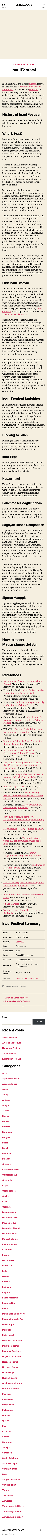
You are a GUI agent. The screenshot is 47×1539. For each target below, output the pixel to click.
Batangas (7, 1132)
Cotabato (7, 1207)
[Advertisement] (23, 34)
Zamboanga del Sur (12, 1511)
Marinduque (8, 1324)
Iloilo (4, 1271)
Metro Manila (8, 1335)
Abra (4, 1073)
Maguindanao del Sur (23, 64)
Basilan (5, 1116)
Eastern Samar (9, 1244)
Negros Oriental (10, 1362)
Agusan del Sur (9, 1084)
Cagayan (6, 1164)
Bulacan (6, 1159)
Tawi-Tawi (7, 1495)
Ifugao (5, 1255)
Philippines (7, 89)
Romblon (6, 1431)
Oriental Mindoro (10, 1388)
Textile (23, 986)
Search (5, 1017)
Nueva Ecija (8, 1372)
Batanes (6, 1127)
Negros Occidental (11, 1356)
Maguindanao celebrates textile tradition (23, 829)
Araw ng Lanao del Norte (14, 314)
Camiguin (7, 1180)
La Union (6, 1287)
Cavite (5, 1196)
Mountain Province (11, 1351)
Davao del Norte (10, 1217)
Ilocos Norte (8, 1260)
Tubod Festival (9, 1053)
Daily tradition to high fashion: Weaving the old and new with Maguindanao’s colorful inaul (22, 765)
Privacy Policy (8, 1534)
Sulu (4, 1474)
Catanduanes (9, 1191)
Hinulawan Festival (11, 1048)
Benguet (6, 1137)
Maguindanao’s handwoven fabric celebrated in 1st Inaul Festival (23, 720)
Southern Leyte (9, 1463)
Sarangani (7, 1442)
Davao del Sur (9, 1223)
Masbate (6, 1330)
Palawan (6, 1394)
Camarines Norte (10, 1169)
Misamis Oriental (10, 1346)
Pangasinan (8, 1404)
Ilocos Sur (7, 1265)
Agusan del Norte (10, 1078)
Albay (5, 1094)
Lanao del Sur (9, 1303)
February (33, 89)
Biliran (5, 1143)
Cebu (5, 1201)
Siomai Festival (9, 1037)
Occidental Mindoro (12, 1383)
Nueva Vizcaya (9, 1378)
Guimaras (7, 1249)
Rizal (4, 1426)
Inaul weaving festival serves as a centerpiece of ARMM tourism (23, 796)
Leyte (5, 1308)
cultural (33, 84)
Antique (6, 1100)
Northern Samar (10, 1367)
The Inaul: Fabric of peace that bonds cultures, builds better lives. (22, 841)
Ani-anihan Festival (11, 1043)
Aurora (5, 1110)
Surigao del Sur (9, 1485)
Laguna (6, 1292)
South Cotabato (10, 1458)
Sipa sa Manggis (11, 904)
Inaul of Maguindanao (14, 786)
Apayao (6, 1105)
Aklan (5, 1089)
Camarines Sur (9, 1175)
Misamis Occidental (12, 1340)
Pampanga (7, 1399)
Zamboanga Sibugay (12, 1517)
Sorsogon (7, 1453)
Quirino (5, 1420)
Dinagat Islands (10, 1239)
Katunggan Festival (11, 1059)
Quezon (6, 1415)
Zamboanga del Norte (13, 1506)
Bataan (5, 1121)
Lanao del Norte (10, 1298)
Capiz (5, 1185)
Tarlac (5, 1490)
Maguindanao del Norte (13, 1314)
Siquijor (6, 1447)
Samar (5, 1437)
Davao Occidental (11, 1228)
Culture (8, 986)
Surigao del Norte (11, 1479)
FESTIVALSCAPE (23, 5)
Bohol (5, 1148)
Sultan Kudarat (9, 1469)
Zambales (7, 1501)
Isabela (5, 1276)
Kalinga (6, 1282)
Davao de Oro (9, 1212)
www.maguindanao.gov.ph (27, 978)
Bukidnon (7, 1153)
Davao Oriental (9, 1233)
